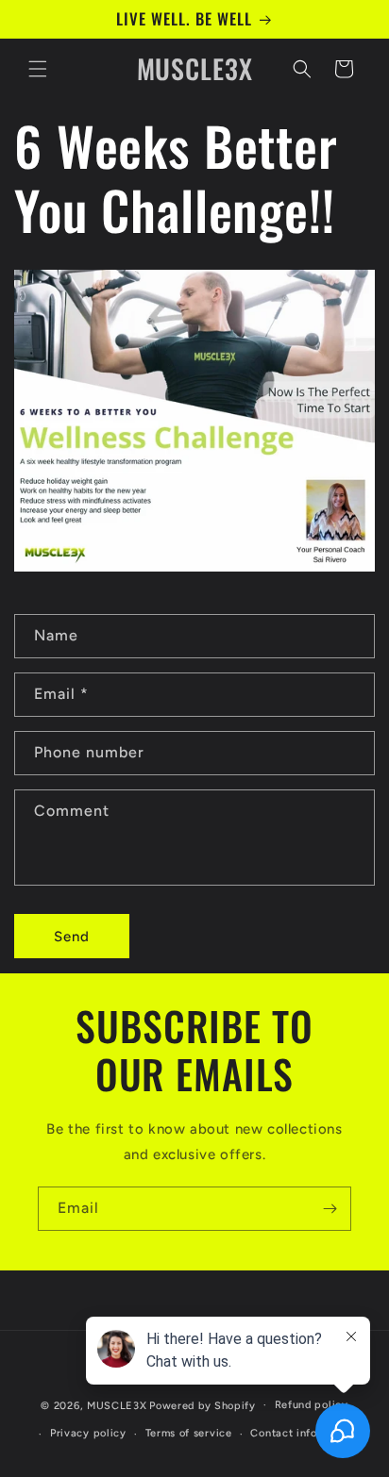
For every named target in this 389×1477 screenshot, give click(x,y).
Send (72, 936)
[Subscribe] (329, 1209)
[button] (38, 69)
